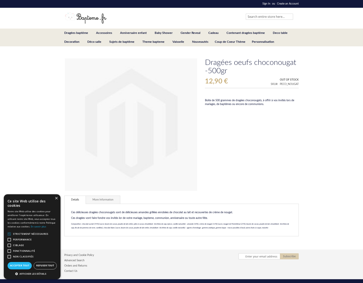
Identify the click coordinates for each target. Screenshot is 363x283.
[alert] (32, 236)
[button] (32, 273)
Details (75, 199)
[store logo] (85, 18)
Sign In (266, 3)
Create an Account (288, 3)
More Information (102, 199)
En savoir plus (38, 226)
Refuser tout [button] (45, 265)
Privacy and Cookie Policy (79, 255)
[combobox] (269, 17)
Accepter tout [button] (19, 265)
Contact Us (70, 271)
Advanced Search (74, 260)
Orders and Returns (75, 265)
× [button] (56, 198)
